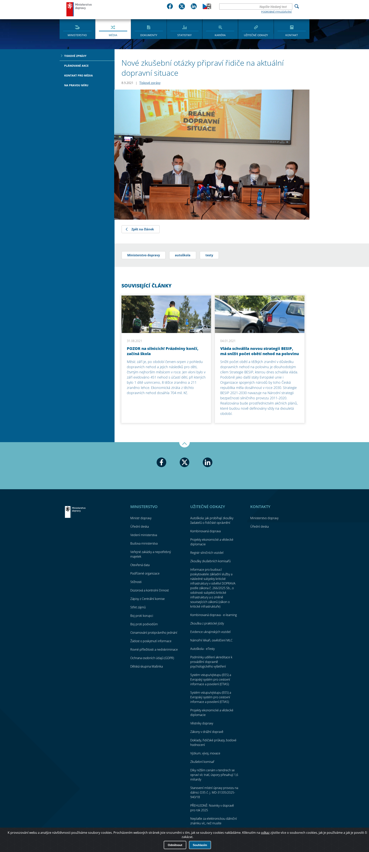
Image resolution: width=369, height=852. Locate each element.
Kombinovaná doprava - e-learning (213, 615)
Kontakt (291, 35)
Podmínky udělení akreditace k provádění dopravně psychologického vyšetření (211, 661)
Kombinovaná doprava (205, 531)
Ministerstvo (77, 35)
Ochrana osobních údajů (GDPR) (152, 658)
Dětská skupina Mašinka (146, 666)
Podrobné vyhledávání (276, 11)
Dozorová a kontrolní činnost (149, 590)
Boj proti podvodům (144, 624)
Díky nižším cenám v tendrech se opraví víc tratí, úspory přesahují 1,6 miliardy (214, 774)
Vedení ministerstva (143, 535)
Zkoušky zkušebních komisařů (210, 561)
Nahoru (184, 445)
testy (209, 255)
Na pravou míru (76, 85)
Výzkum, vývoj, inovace (205, 753)
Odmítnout (175, 845)
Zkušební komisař (202, 762)
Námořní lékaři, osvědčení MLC (211, 640)
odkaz (265, 832)
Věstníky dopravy (201, 723)
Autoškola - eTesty (202, 649)
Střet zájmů (138, 607)
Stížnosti (136, 582)
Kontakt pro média (78, 75)
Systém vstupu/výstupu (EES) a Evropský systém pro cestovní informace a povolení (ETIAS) (210, 679)
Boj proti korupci (141, 616)
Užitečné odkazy (256, 35)
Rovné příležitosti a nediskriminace (154, 649)
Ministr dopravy (140, 518)
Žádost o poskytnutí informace (150, 641)
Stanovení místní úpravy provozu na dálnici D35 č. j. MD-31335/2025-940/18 (214, 792)
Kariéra (220, 35)
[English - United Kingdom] (207, 8)
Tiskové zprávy (75, 56)
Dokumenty (148, 35)
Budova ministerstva (144, 543)
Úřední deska (139, 526)
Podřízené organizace (145, 573)
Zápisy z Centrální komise (147, 599)
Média (113, 35)
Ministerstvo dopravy (79, 9)
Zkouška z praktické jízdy (207, 623)
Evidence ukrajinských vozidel (210, 632)
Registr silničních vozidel (207, 553)
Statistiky (184, 35)
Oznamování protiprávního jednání (153, 632)
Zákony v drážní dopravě (206, 732)
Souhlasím (200, 845)
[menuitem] (77, 29)
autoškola (182, 255)
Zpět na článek (142, 229)
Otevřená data (140, 565)
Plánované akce (76, 65)
